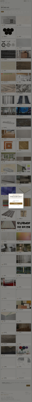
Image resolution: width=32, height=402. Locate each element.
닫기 (19, 207)
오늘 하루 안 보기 (12, 207)
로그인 (18, 205)
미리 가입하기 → (16, 203)
